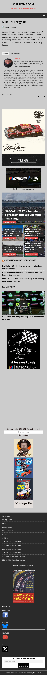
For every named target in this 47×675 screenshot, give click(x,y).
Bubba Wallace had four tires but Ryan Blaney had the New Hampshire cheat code (33, 247)
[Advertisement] (23, 401)
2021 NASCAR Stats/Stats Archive (13, 556)
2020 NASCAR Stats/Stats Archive (13, 560)
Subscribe (23, 435)
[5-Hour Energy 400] (10, 27)
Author (5, 53)
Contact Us (6, 516)
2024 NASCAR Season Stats (11, 545)
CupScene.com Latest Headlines (20, 260)
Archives (5, 538)
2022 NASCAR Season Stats (11, 553)
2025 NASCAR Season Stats (11, 542)
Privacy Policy (7, 520)
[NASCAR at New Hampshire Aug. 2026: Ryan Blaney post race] (23, 303)
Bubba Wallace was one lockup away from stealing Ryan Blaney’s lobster (33, 232)
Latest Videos (7, 527)
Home (4, 523)
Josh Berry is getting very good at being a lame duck (12, 249)
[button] (43, 15)
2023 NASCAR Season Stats (11, 549)
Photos (4, 534)
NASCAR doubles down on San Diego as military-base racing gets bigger (12, 232)
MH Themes (37, 673)
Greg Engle (17, 58)
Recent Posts (15, 53)
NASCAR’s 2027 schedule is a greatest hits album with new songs (23, 214)
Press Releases (7, 531)
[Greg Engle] (8, 66)
